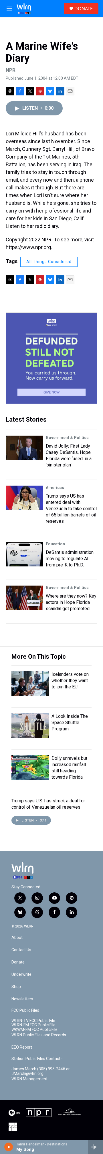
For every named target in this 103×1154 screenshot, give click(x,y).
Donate (18, 962)
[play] (8, 1147)
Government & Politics (67, 437)
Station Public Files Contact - (37, 1059)
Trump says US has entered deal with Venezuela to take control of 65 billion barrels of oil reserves (71, 508)
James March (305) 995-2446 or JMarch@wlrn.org (40, 1071)
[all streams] (95, 1147)
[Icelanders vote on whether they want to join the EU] (30, 683)
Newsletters (22, 999)
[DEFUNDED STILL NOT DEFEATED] (51, 358)
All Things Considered (49, 261)
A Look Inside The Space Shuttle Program (70, 723)
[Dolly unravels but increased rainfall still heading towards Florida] (30, 767)
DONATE (83, 8)
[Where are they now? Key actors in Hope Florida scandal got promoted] (24, 598)
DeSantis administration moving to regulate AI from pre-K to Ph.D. (70, 559)
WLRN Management (29, 1079)
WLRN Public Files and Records (38, 1035)
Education (55, 544)
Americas (55, 487)
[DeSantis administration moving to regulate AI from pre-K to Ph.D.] (24, 554)
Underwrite (21, 974)
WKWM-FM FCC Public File (34, 1029)
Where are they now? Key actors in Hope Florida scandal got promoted (71, 602)
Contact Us (21, 950)
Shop (16, 987)
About (17, 937)
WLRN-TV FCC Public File (33, 1021)
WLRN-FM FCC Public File (33, 1025)
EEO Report (21, 1047)
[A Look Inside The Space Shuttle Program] (30, 725)
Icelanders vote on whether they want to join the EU (70, 681)
